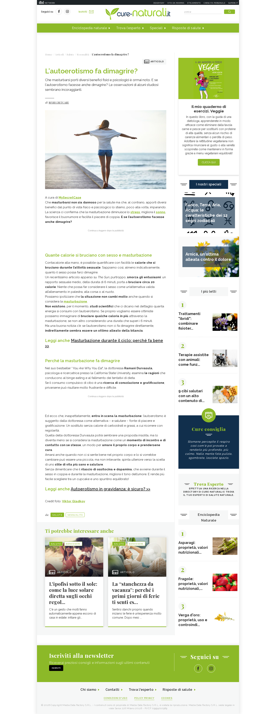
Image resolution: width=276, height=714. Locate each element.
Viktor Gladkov (73, 501)
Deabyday (158, 3)
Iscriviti (83, 11)
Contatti (112, 690)
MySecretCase (70, 197)
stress (135, 212)
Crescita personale (214, 3)
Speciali (156, 28)
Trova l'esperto (128, 28)
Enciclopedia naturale (89, 28)
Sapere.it (233, 3)
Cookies (167, 698)
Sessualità (75, 515)
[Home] (138, 14)
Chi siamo (88, 690)
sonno (160, 212)
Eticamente (194, 3)
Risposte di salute (186, 28)
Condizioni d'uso (115, 698)
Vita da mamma (175, 3)
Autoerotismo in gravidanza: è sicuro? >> (110, 489)
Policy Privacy (144, 698)
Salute (57, 515)
